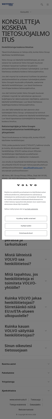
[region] (26, 209)
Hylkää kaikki (26, 226)
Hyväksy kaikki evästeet (26, 218)
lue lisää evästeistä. (31, 209)
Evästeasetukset (26, 233)
